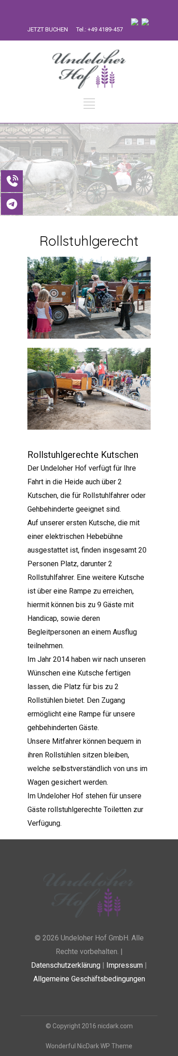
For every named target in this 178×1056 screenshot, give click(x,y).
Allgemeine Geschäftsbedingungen (89, 979)
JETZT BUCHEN (47, 29)
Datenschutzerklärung (65, 965)
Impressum (124, 965)
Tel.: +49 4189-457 (99, 29)
